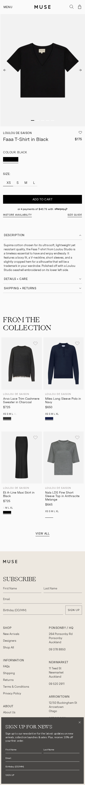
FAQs (6, 666)
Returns (8, 680)
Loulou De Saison (17, 133)
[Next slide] (80, 70)
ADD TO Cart (42, 199)
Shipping (9, 673)
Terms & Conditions (16, 686)
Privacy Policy (12, 693)
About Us (9, 712)
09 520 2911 (57, 683)
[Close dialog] (80, 722)
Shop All (8, 647)
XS (8, 183)
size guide (75, 214)
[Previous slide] (4, 70)
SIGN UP (74, 610)
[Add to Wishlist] (35, 343)
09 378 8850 (57, 649)
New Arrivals (11, 634)
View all (42, 533)
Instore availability (17, 214)
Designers (9, 640)
